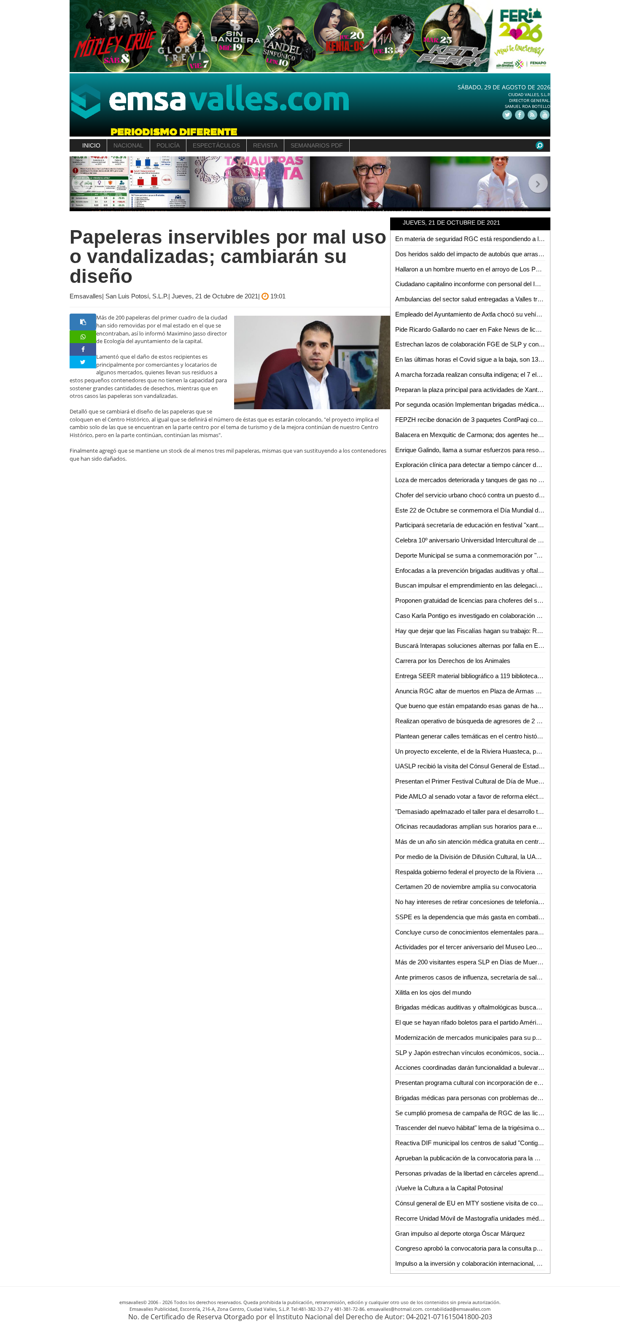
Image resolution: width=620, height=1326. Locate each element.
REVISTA (265, 145)
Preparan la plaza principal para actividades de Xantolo (470, 389)
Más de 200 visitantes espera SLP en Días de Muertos (470, 962)
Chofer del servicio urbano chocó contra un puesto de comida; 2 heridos (494, 495)
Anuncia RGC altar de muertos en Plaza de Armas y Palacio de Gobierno (495, 691)
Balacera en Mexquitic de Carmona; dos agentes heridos (473, 434)
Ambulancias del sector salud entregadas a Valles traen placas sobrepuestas (501, 299)
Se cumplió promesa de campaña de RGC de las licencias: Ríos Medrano (497, 1113)
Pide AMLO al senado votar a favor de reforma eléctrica (471, 796)
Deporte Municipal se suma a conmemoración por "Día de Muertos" (488, 555)
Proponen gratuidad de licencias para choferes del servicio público (486, 600)
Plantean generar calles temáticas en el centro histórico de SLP (482, 736)
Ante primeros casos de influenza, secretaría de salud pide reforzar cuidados (500, 977)
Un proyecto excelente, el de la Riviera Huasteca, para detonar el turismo (495, 751)
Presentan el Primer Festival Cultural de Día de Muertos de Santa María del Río (504, 781)
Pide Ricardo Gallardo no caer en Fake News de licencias (474, 329)
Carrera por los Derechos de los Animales (452, 660)
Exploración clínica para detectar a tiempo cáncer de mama (477, 464)
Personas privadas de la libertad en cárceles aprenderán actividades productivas (506, 1173)
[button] (82, 184)
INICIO (91, 145)
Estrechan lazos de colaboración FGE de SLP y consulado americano (491, 344)
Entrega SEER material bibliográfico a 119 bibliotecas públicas (480, 675)
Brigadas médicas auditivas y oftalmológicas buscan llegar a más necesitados (502, 1007)
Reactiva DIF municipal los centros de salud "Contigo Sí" (473, 1142)
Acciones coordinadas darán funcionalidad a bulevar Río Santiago (485, 1067)
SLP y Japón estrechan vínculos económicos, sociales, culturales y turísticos (501, 1052)
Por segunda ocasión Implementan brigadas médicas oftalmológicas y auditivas (504, 404)
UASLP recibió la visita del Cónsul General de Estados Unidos (480, 766)
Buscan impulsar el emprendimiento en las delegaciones (472, 585)
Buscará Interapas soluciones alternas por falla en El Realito (477, 645)
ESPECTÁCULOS (216, 145)
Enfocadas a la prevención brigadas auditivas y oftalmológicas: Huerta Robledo (503, 570)
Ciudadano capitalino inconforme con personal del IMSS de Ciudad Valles (495, 283)
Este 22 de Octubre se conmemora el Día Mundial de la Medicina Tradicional (500, 510)
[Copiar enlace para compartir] (83, 322)
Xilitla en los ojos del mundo (433, 992)
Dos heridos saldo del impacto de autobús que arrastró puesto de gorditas (496, 254)
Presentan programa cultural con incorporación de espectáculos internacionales (504, 1082)
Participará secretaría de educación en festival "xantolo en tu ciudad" (489, 525)
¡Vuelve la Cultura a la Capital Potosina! (449, 1188)
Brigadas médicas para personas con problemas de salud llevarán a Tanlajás (500, 1097)
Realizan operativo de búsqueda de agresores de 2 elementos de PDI (490, 721)
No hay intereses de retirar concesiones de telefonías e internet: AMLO (492, 901)
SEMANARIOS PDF (317, 145)
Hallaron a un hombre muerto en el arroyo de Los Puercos (475, 269)
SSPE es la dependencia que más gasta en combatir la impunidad (486, 917)
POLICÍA (168, 145)
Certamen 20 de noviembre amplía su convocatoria (465, 886)
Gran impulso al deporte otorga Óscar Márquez (460, 1233)
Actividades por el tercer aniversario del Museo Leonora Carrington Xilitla (495, 946)
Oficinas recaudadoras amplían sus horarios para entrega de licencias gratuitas (504, 826)
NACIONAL (128, 145)
